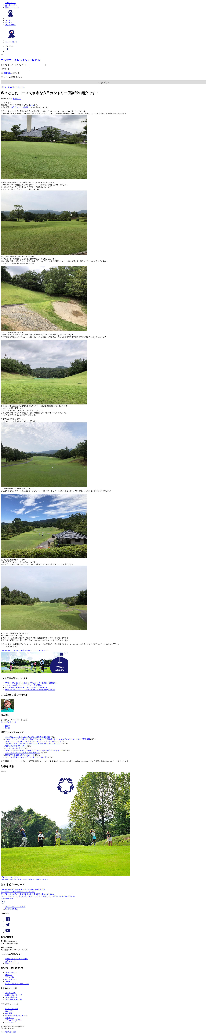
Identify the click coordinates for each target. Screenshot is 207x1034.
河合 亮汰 (17, 99)
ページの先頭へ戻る (8, 1032)
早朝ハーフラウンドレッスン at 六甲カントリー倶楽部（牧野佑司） (31, 683)
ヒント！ (31, 894)
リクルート (9, 1018)
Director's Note (6, 896)
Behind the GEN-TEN (37, 889)
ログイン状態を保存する (12, 77)
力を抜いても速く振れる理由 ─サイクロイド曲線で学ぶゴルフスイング (32, 744)
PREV (7, 726)
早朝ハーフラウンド (34, 650)
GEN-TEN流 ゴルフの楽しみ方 (17, 984)
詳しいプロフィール (8, 722)
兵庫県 (23, 650)
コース (12, 650)
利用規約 (7, 73)
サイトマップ (10, 1022)
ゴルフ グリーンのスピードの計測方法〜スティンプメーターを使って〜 (33, 741)
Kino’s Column (70, 896)
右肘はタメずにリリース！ (15, 746)
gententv (21, 889)
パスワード (5, 69)
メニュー (8, 42)
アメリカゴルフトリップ (20, 896)
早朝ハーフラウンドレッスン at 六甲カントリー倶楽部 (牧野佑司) (30, 690)
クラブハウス (10, 25)
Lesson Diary (5, 650)
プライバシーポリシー (13, 1020)
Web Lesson (14, 889)
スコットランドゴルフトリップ (42, 896)
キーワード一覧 (7, 898)
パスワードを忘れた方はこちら (13, 87)
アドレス (25, 892)
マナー (26, 889)
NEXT (7, 728)
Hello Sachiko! (59, 896)
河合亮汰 (45, 650)
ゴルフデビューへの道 (13, 1000)
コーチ (7, 20)
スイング (31, 892)
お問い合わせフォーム (13, 995)
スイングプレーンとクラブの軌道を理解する (22, 753)
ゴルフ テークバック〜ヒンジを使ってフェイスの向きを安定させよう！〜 (34, 750)
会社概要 (8, 1013)
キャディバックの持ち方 (14, 748)
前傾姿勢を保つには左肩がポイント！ (19, 755)
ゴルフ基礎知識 (11, 997)
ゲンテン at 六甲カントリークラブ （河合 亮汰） (24, 685)
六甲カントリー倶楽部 (19, 107)
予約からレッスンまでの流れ (16, 959)
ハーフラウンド (22, 894)
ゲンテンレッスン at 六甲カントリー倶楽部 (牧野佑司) (26, 687)
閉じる (14, 42)
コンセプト (9, 1011)
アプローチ (5, 892)
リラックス (12, 894)
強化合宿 (38, 894)
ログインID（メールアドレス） (13, 65)
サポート (8, 22)
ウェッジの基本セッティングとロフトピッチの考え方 (26, 757)
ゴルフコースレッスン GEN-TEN (20, 60)
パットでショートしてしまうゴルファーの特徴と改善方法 (27, 737)
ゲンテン (4, 894)
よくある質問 (10, 993)
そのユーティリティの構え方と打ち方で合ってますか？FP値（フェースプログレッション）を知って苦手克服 (47, 739)
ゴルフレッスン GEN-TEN (15, 907)
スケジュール (10, 3)
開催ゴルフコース (12, 7)
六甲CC (18, 650)
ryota (32, 105)
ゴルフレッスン (11, 5)
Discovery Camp (48, 894)
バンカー (12, 892)
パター (19, 892)
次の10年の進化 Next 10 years (16, 1015)
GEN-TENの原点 (11, 909)
